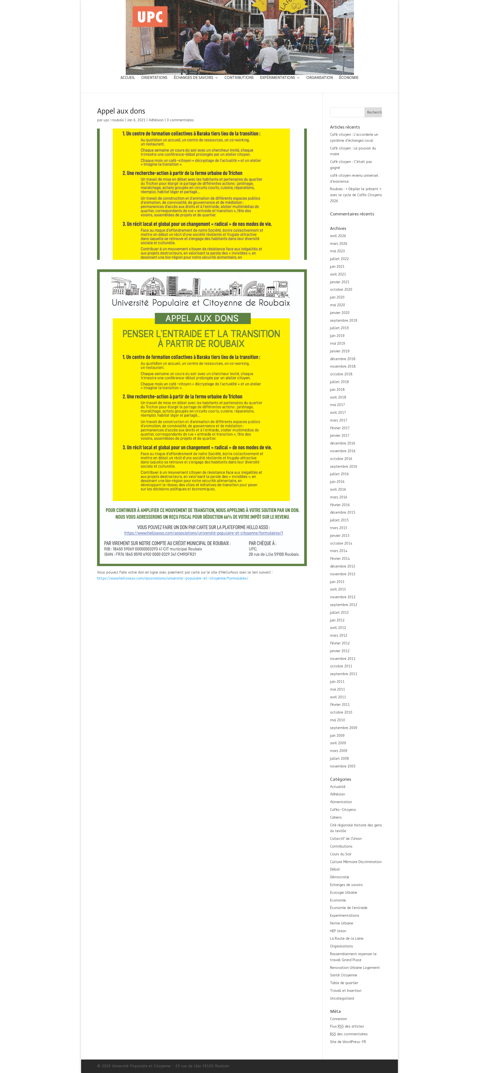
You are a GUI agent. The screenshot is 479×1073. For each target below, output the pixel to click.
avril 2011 (338, 697)
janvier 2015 (340, 536)
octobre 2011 (341, 666)
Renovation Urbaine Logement (355, 968)
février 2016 (340, 505)
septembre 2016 (343, 466)
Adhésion (156, 120)
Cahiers (336, 817)
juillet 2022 (339, 259)
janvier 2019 (340, 351)
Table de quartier (344, 983)
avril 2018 (338, 397)
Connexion (338, 1019)
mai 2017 (337, 405)
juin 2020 (337, 297)
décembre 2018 (342, 359)
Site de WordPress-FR (348, 1042)
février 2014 (340, 559)
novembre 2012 (343, 597)
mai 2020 (337, 305)
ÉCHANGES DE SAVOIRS (193, 78)
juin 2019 (337, 336)
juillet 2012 (339, 613)
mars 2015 (338, 528)
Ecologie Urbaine (343, 893)
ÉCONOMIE (349, 78)
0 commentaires (180, 120)
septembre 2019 (343, 320)
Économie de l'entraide (348, 908)
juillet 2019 (339, 328)
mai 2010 (337, 720)
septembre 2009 (343, 728)
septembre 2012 (343, 605)
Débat (335, 869)
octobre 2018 (341, 374)
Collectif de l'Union (346, 839)
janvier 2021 (340, 282)
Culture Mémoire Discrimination (356, 862)
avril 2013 (338, 589)
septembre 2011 (343, 674)
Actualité (338, 787)
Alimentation (341, 802)
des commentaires (349, 1034)
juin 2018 (337, 390)
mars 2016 (338, 497)
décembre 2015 (342, 512)
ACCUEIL (127, 78)
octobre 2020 (341, 290)
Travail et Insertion (345, 991)
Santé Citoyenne (343, 975)
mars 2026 (338, 244)
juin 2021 (337, 267)
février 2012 (340, 643)
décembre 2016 (342, 443)
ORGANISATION (319, 78)
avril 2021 (338, 274)
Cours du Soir (341, 854)
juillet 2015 (339, 520)
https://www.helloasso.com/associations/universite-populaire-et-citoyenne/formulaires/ (172, 578)
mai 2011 (337, 689)
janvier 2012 (340, 651)
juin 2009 (337, 736)
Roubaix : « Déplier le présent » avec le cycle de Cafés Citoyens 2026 (356, 195)
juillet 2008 (339, 759)
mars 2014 (338, 551)
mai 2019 (337, 343)
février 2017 (340, 428)
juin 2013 (337, 582)
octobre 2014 (341, 543)
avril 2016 (338, 489)
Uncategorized (342, 998)
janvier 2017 (340, 436)
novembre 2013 (343, 574)
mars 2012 (338, 635)
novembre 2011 (343, 659)
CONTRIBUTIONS (239, 78)
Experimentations (344, 916)
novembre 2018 (343, 366)
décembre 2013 (342, 566)
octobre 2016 (341, 459)
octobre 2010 (341, 712)
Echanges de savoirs (346, 885)
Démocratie (339, 877)
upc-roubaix (114, 120)
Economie (338, 900)
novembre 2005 (343, 766)
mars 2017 (338, 420)
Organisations (341, 946)
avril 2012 (338, 628)
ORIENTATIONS (154, 78)
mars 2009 (338, 751)
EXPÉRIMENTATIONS (277, 78)
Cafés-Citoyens (343, 810)
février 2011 (340, 705)
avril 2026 (338, 236)
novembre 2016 (343, 451)
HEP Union (338, 931)
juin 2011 (337, 682)
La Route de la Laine (346, 938)
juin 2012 (337, 620)
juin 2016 (337, 482)
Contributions (341, 846)
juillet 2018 (339, 382)
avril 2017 (338, 413)
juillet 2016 (339, 474)
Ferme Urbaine (341, 923)
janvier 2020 (340, 313)
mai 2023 (337, 251)
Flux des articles (347, 1026)
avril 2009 (338, 743)
